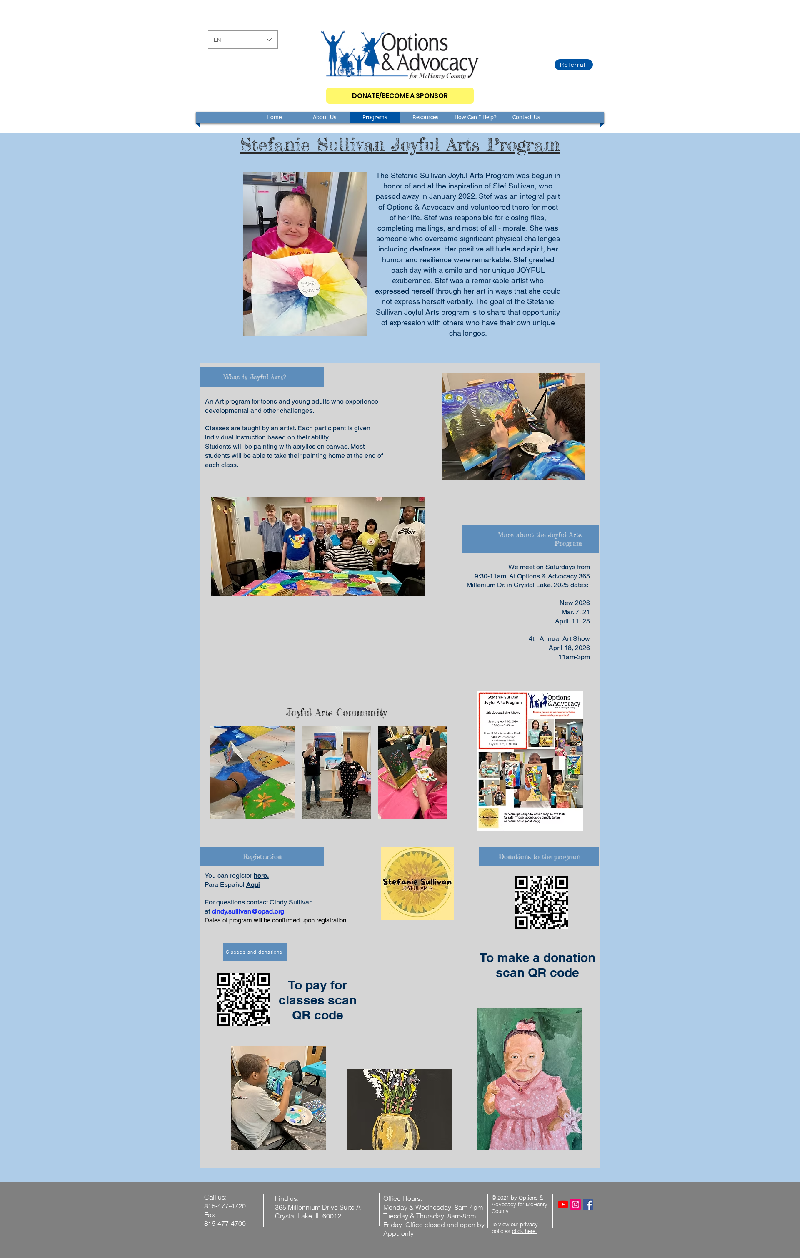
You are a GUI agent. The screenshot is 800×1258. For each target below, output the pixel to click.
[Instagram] (575, 1204)
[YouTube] (563, 1204)
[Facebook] (588, 1204)
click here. (524, 1231)
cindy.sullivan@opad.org (248, 911)
